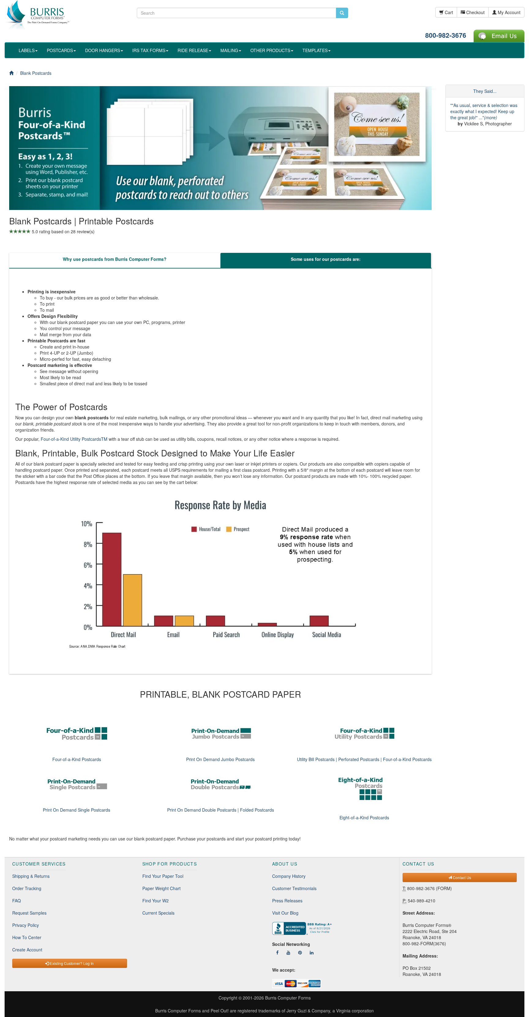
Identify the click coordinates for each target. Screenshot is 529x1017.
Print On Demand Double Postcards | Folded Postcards (220, 810)
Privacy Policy (25, 925)
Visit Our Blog (285, 913)
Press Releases (287, 900)
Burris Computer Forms (288, 998)
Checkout (475, 12)
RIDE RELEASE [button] (193, 50)
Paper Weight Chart (161, 888)
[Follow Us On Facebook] (277, 952)
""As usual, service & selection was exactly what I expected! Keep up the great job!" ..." (483, 111)
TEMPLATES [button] (315, 50)
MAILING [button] (229, 50)
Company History (289, 876)
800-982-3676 (445, 35)
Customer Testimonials (294, 888)
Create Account (27, 950)
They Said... (485, 91)
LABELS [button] (27, 50)
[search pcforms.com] (342, 13)
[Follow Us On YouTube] (288, 952)
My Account (508, 12)
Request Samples (29, 913)
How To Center (26, 937)
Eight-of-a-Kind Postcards (364, 817)
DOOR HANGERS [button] (102, 50)
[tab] (114, 260)
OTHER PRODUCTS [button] (270, 50)
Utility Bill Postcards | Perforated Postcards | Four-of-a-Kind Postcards (364, 759)
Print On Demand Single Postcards (76, 810)
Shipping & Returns (31, 876)
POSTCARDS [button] (60, 50)
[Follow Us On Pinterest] (300, 952)
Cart (448, 12)
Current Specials (158, 913)
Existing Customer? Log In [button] (71, 963)
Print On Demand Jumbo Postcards (220, 759)
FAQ (16, 900)
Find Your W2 (155, 900)
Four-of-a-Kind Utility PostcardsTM (74, 439)
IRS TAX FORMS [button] (148, 50)
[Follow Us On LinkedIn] (311, 952)
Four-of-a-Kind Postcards (76, 759)
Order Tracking (26, 888)
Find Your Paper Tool (162, 876)
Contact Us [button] (461, 877)
